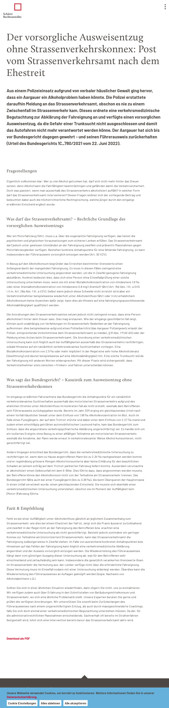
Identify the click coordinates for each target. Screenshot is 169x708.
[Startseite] (12, 10)
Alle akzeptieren (75, 703)
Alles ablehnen (50, 703)
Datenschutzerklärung (21, 697)
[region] (84, 698)
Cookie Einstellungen (22, 703)
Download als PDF (18, 638)
